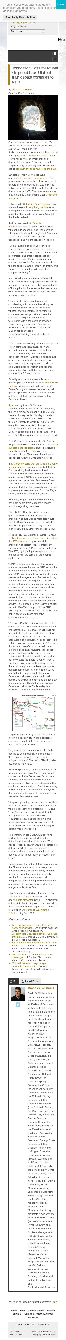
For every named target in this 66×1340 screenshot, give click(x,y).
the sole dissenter (23, 899)
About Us (29, 1325)
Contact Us (43, 1325)
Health (51, 1311)
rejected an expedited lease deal (35, 155)
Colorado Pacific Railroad (37, 204)
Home (20, 1325)
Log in (33, 1331)
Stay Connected (19, 26)
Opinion (17, 1314)
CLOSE (61, 4)
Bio (15, 981)
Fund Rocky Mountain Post (38, 1314)
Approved (13, 405)
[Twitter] (18, 1004)
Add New (47, 1331)
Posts (39, 1331)
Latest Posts (32, 981)
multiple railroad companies (28, 178)
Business (33, 1317)
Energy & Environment (32, 1311)
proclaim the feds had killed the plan (36, 168)
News (14, 1311)
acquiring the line (38, 207)
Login (54, 1302)
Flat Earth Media (49, 1335)
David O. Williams (22, 89)
